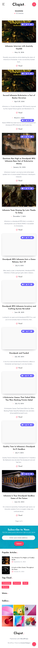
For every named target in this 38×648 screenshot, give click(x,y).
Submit (19, 544)
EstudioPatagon (25, 643)
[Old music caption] (30, 610)
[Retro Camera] (19, 610)
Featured (17, 583)
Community (6, 583)
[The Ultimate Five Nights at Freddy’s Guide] (6, 560)
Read (20, 66)
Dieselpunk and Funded (19, 353)
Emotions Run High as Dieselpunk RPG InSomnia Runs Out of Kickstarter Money (19, 161)
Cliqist (18, 5)
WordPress (24, 639)
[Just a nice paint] (19, 621)
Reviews (5, 587)
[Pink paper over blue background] (7, 610)
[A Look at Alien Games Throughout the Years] (6, 570)
